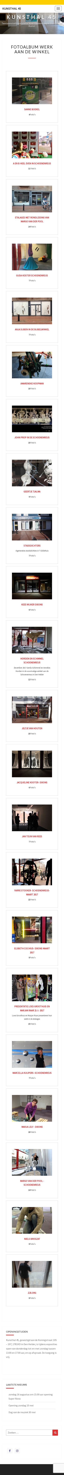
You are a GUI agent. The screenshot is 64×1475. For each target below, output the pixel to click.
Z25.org (32, 1292)
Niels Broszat (32, 1238)
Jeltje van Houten (32, 728)
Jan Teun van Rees (32, 836)
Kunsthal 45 (11, 8)
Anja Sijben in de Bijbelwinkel (32, 329)
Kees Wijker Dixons (32, 604)
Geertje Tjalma (32, 491)
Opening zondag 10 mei (21, 1405)
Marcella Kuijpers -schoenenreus (32, 1072)
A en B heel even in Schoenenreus (32, 163)
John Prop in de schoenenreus (32, 437)
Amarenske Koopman (32, 383)
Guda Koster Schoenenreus (32, 275)
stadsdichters (32, 545)
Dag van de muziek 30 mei (22, 1412)
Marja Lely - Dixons (32, 1126)
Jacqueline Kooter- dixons (32, 782)
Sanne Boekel (32, 109)
